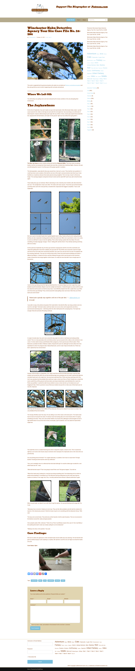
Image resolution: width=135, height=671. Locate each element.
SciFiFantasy (96, 70)
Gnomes (88, 62)
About (84, 20)
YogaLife (89, 129)
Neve (28, 669)
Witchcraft (89, 78)
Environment (90, 60)
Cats (45, 580)
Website (66, 598)
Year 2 (89, 81)
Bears (98, 53)
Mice (98, 65)
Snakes (102, 70)
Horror (96, 62)
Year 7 (93, 83)
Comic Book (90, 93)
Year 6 (49, 37)
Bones (105, 53)
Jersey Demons (91, 65)
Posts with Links (94, 68)
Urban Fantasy (98, 73)
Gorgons (92, 62)
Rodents (105, 68)
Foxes (104, 60)
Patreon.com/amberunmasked (72, 85)
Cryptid (100, 57)
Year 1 (105, 78)
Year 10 (105, 83)
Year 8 (97, 83)
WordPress (40, 669)
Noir (88, 68)
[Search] (106, 19)
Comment (33, 605)
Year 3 (93, 81)
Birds (40, 580)
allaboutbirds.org (75, 297)
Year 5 (101, 81)
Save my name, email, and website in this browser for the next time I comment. (50, 624)
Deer (103, 57)
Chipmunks (50, 580)
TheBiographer (32, 37)
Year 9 (101, 83)
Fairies (94, 60)
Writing (101, 78)
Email (49, 598)
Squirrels (89, 73)
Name (32, 598)
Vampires (88, 76)
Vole (96, 76)
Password (29, 648)
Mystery (102, 65)
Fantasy (99, 60)
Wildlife (57, 580)
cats (47, 37)
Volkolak (99, 76)
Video (93, 76)
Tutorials (89, 95)
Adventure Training (92, 88)
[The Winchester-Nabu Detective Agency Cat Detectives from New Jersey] (39, 9)
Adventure (34, 580)
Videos (89, 98)
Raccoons (100, 68)
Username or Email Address (34, 640)
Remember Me (32, 656)
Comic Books (70, 19)
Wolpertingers (96, 78)
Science (89, 70)
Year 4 (97, 81)
